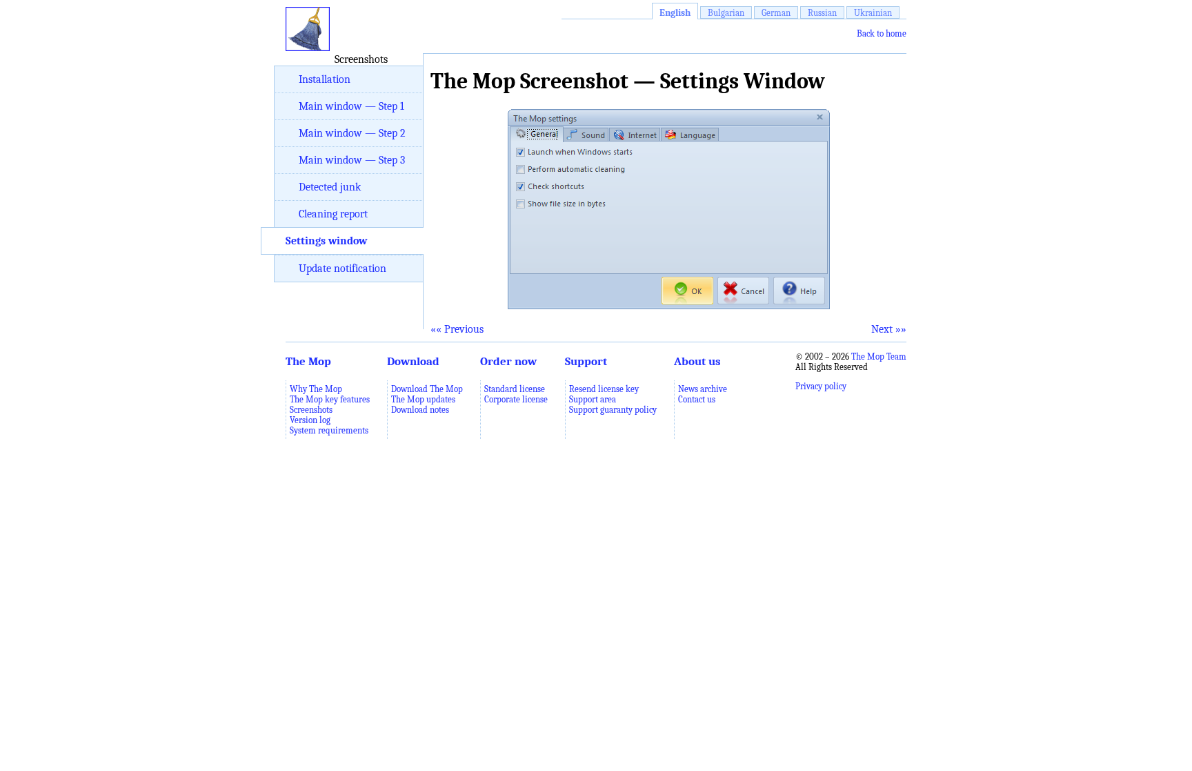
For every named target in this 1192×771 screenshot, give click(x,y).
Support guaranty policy (613, 409)
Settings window (326, 241)
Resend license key (604, 389)
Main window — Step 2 (352, 133)
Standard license (514, 389)
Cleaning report (333, 214)
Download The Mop (427, 389)
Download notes (420, 409)
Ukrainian (873, 13)
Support (586, 361)
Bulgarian (726, 13)
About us (697, 361)
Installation (324, 79)
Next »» (888, 329)
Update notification (342, 268)
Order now (508, 361)
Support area (592, 399)
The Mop (308, 361)
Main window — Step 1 (351, 106)
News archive (702, 389)
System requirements (329, 430)
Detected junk (330, 187)
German (776, 13)
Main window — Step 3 (352, 160)
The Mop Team (878, 356)
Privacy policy (820, 386)
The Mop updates (423, 399)
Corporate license (516, 399)
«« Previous (457, 329)
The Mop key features (330, 399)
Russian (822, 13)
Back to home (881, 33)
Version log (310, 420)
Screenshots (311, 409)
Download (413, 361)
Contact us (696, 399)
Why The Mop (316, 389)
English (675, 13)
